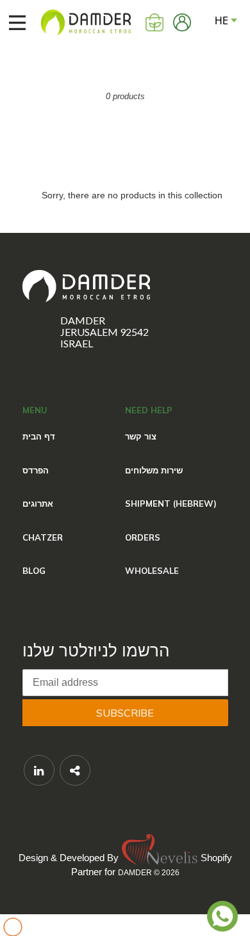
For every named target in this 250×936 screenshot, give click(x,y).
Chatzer (42, 537)
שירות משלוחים (154, 470)
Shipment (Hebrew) (171, 503)
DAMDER (135, 872)
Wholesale (152, 571)
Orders (142, 537)
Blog (34, 571)
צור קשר (140, 436)
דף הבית (38, 436)
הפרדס (35, 470)
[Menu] (11, 23)
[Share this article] (75, 770)
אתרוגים (37, 503)
